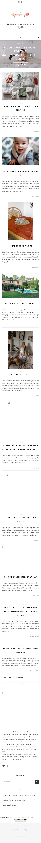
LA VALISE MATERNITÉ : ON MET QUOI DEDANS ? (19, 796)
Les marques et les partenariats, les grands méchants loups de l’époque (20, 611)
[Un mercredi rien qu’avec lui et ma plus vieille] (36, 817)
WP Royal (25, 830)
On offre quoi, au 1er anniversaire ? (14, 800)
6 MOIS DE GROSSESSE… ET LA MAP (20, 577)
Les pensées (20, 43)
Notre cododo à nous (20, 246)
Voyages (20, 301)
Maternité (20, 103)
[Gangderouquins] (20, 15)
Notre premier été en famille (20, 304)
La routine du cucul (20, 375)
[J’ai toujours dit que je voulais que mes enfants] (5, 817)
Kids (20, 168)
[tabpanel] (20, 54)
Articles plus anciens (13, 677)
